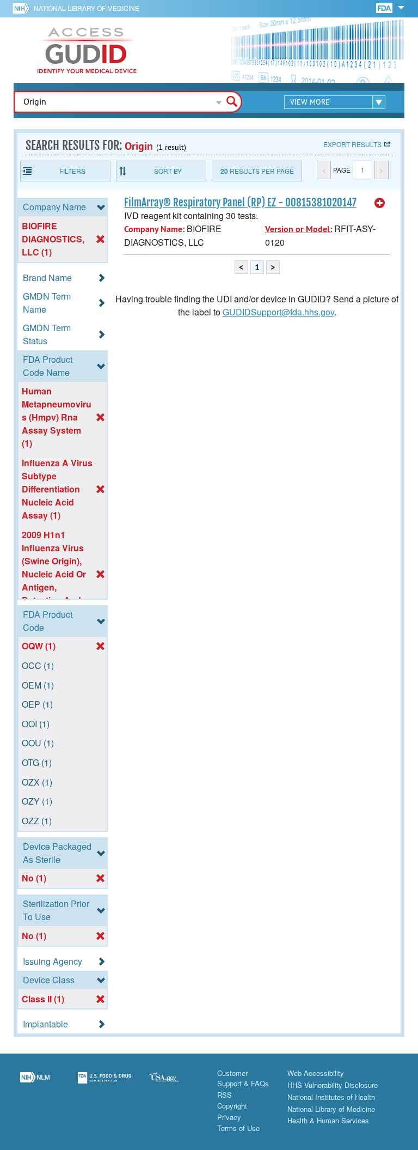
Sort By (168, 170)
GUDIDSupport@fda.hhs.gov (278, 312)
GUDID (87, 50)
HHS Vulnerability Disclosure (332, 1085)
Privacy (229, 1117)
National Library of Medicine (86, 8)
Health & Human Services (328, 1120)
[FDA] (385, 7)
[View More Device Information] (379, 203)
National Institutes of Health (331, 1097)
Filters (72, 170)
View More (310, 102)
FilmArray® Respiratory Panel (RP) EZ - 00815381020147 (240, 202)
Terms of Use (238, 1128)
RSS (224, 1095)
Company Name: (154, 229)
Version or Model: (298, 229)
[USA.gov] (174, 1084)
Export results (352, 144)
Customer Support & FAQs (243, 1078)
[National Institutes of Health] (23, 8)
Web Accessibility (315, 1073)
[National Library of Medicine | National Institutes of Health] (35, 1084)
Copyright (232, 1105)
